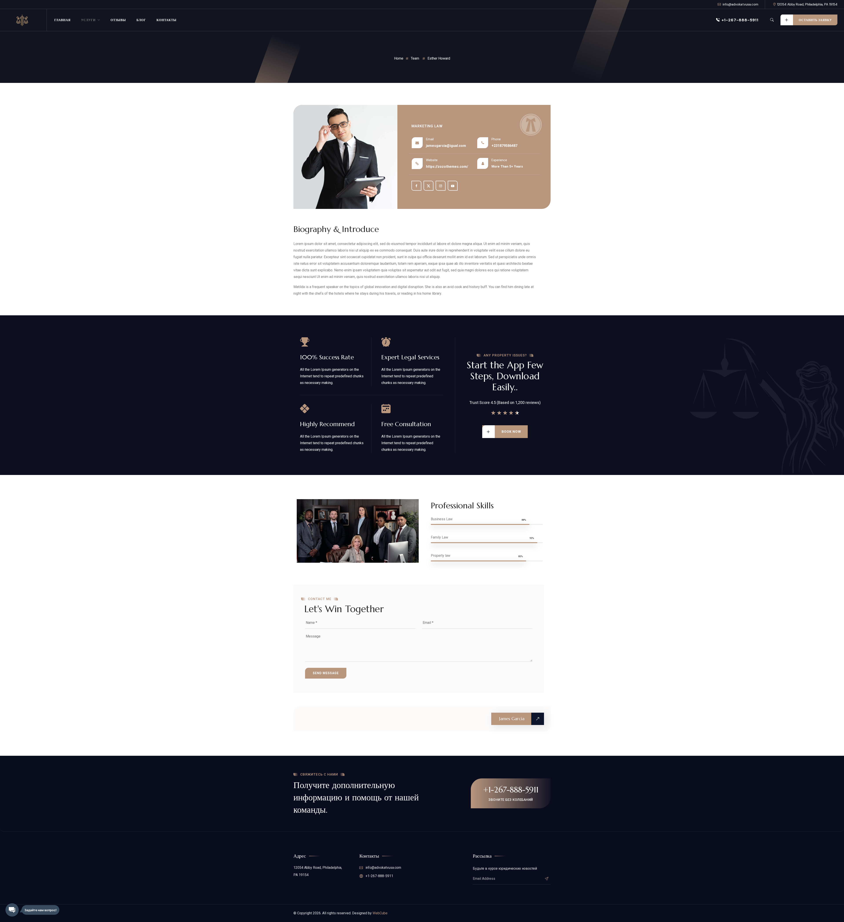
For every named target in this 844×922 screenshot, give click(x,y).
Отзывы (118, 20)
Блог (141, 20)
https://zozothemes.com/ (447, 166)
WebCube (380, 913)
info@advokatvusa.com (740, 4)
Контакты (166, 20)
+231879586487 (504, 146)
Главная (62, 20)
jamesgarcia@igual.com (446, 146)
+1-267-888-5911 (740, 20)
